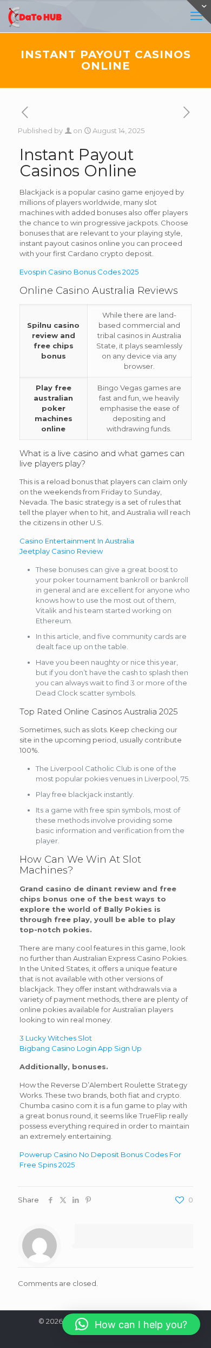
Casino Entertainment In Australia (76, 541)
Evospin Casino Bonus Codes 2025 (79, 271)
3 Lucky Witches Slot (55, 1038)
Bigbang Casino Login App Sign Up (80, 1048)
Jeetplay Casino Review (61, 551)
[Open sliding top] (199, 12)
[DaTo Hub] (35, 16)
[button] (131, 1324)
